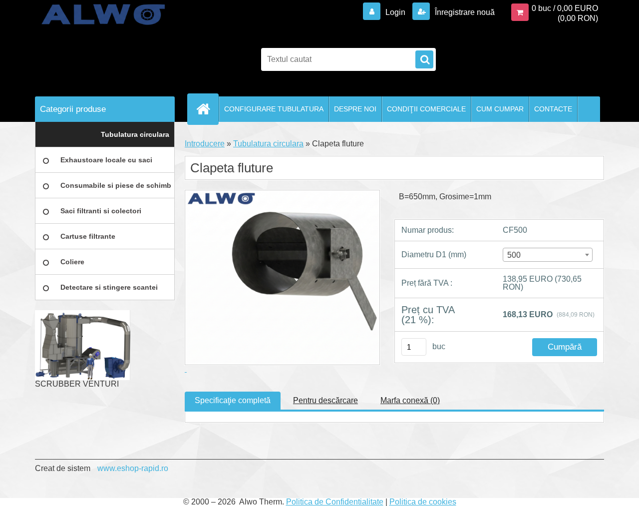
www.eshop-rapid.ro (132, 468)
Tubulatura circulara (268, 143)
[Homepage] (207, 108)
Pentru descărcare (325, 400)
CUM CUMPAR (500, 109)
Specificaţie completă (233, 400)
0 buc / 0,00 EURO (565, 8)
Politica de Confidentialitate (334, 502)
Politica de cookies (422, 502)
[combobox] (547, 255)
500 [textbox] (514, 255)
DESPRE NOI (355, 109)
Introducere (205, 143)
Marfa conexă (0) (410, 400)
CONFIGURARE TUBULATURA (273, 109)
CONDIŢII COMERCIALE (426, 109)
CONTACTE (553, 109)
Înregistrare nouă (464, 12)
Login (395, 12)
